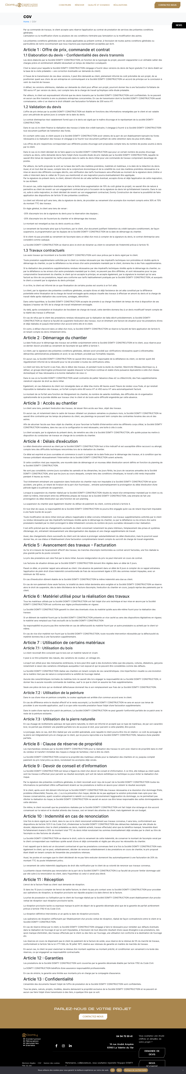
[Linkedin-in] (70, 1046)
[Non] (183, 1070)
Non (119, 1070)
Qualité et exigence (99, 5)
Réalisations (120, 5)
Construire (65, 5)
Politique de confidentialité (136, 1070)
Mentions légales (29, 1063)
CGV (39, 1063)
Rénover (79, 5)
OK (112, 1070)
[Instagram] (63, 1046)
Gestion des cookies (52, 1063)
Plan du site (27, 1065)
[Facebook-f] (56, 1046)
